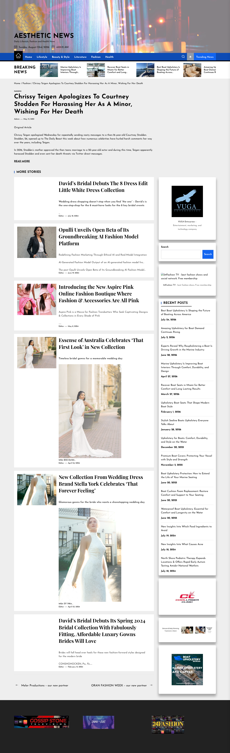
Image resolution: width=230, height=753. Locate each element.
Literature (80, 57)
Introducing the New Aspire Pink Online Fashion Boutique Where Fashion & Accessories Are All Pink (99, 293)
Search (165, 247)
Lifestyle (42, 57)
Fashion (96, 57)
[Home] (18, 56)
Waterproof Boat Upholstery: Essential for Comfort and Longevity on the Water (184, 511)
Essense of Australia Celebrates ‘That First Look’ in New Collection (101, 343)
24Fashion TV (169, 285)
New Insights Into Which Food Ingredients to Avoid (186, 528)
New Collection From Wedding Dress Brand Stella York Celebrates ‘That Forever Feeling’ (101, 483)
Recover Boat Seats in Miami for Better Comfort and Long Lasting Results (183, 387)
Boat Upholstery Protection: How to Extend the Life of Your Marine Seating (185, 475)
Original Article (22, 127)
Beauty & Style (61, 57)
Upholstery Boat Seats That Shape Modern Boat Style (185, 405)
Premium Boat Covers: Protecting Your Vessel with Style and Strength (186, 458)
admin (17, 119)
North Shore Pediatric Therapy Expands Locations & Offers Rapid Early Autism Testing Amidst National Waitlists (183, 562)
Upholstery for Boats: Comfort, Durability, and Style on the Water (184, 440)
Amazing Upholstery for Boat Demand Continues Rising (182, 330)
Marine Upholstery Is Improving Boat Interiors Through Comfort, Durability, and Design (185, 367)
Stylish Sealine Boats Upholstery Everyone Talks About (184, 422)
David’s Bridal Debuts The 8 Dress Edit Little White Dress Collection (103, 186)
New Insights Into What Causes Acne (182, 544)
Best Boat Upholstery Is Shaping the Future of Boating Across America (185, 312)
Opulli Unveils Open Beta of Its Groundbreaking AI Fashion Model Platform (98, 236)
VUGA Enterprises (186, 222)
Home (28, 57)
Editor (61, 216)
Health (109, 57)
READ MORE (22, 161)
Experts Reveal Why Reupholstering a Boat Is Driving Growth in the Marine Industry (186, 348)
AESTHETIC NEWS (44, 36)
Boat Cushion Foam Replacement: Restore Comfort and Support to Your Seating (184, 493)
